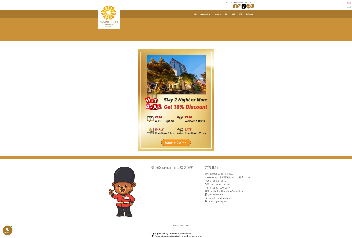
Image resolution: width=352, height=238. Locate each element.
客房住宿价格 (205, 14)
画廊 (233, 14)
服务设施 (218, 14)
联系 (240, 14)
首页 (195, 14)
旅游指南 (249, 14)
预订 (226, 14)
